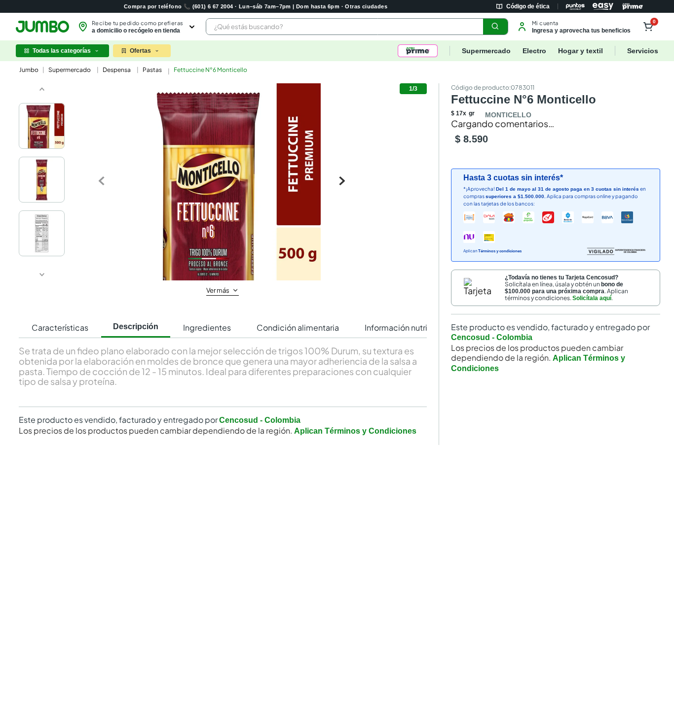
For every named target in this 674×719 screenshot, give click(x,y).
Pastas (152, 69)
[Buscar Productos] (495, 27)
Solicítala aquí (591, 345)
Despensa (117, 69)
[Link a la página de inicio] (27, 70)
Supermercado (69, 69)
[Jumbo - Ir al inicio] (42, 27)
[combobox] (357, 26)
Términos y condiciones (500, 299)
